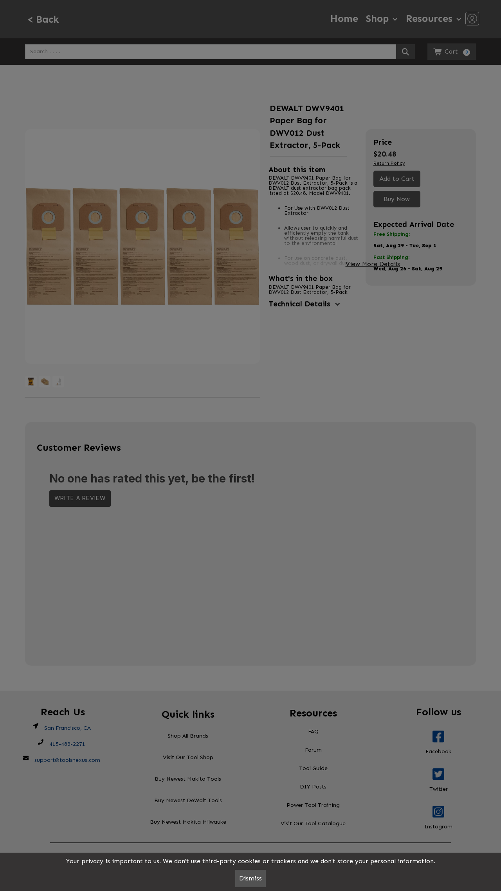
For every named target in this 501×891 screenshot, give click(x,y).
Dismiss (250, 878)
